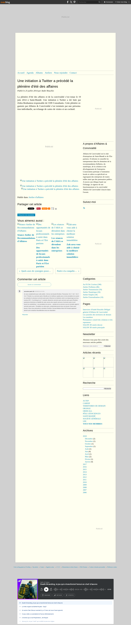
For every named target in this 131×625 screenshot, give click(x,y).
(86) (91, 287)
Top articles (35, 567)
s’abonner (47, 595)
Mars (87, 457)
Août (87, 449)
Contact (73, 72)
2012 (85, 477)
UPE (84, 421)
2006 (85, 492)
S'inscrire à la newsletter (26, 215)
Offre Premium (83, 567)
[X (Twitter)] (71, 2)
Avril (87, 454)
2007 (85, 490)
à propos (71, 595)
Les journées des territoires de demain (97, 315)
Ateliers (48, 72)
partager (59, 595)
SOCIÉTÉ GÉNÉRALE (92, 419)
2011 (84, 480)
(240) (92, 284)
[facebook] (67, 2)
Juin (86, 451)
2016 (85, 467)
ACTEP (86, 401)
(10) (93, 297)
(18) (90, 295)
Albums (39, 72)
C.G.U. (58, 567)
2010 (85, 482)
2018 (85, 436)
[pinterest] (74, 2)
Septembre (89, 446)
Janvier (87, 462)
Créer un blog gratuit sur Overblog (22, 567)
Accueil (20, 72)
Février (87, 459)
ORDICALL (87, 411)
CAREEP (86, 403)
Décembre (89, 439)
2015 (85, 469)
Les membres (88, 317)
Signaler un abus (50, 567)
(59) (92, 290)
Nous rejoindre (61, 72)
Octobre (88, 444)
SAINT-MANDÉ (89, 416)
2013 (85, 475)
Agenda (30, 72)
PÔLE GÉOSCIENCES (92, 414)
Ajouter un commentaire (34, 284)
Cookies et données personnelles (97, 567)
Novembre (89, 441)
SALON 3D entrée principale (94, 327)
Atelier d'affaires (36, 197)
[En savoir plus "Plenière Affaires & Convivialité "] (88, 372)
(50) (91, 292)
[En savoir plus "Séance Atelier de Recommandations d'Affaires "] (108, 362)
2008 (85, 487)
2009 (85, 485)
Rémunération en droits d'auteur (70, 567)
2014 (85, 472)
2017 (85, 464)
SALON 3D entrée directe (92, 325)
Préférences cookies (112, 567)
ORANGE (87, 408)
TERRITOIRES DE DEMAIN (94, 406)
